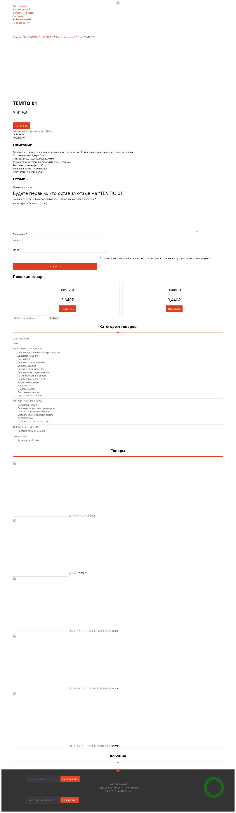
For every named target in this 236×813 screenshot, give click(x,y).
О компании (20, 6)
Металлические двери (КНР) (34, 411)
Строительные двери (30, 395)
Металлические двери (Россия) (35, 414)
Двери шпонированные (31, 362)
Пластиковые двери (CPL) (32, 379)
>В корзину (21, 125)
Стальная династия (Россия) (33, 421)
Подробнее (68, 308)
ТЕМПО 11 (174, 289)
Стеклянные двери (28, 392)
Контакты (18, 16)
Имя (16, 240)
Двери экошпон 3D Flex (68, 37)
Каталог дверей (22, 9)
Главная (17, 37)
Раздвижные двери (28, 382)
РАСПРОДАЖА (26, 418)
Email (17, 249)
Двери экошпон (27, 365)
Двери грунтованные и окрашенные (39, 352)
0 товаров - (22, 22)
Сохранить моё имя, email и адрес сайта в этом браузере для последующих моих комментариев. (154, 258)
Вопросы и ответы (23, 12)
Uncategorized (21, 338)
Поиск (53, 318)
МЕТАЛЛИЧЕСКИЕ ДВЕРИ (27, 401)
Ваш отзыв (20, 234)
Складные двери (27, 388)
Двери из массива (28, 355)
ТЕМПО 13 (68, 289)
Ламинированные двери (32, 375)
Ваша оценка (20, 203)
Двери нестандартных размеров (36, 408)
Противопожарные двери (32, 430)
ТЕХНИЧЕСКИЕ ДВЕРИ (25, 427)
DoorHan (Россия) (28, 404)
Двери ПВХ (24, 359)
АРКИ (16, 343)
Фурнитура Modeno (29, 440)
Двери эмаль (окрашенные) (33, 372)
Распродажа (25, 385)
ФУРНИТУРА (20, 436)
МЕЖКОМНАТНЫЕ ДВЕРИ (38, 37)
